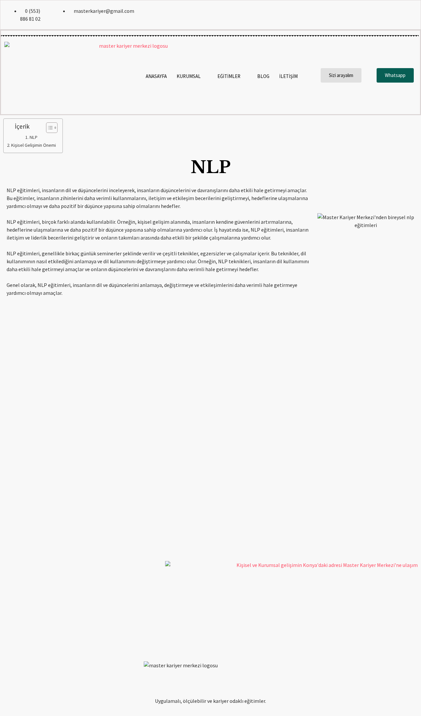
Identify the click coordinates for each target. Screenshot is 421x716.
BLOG (263, 76)
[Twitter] (382, 15)
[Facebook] (368, 15)
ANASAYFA (156, 76)
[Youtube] (410, 15)
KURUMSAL (189, 76)
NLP (33, 137)
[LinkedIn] (396, 15)
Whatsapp (395, 75)
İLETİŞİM (288, 76)
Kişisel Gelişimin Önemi (33, 145)
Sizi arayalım (341, 75)
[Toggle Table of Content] (48, 127)
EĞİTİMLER (228, 76)
